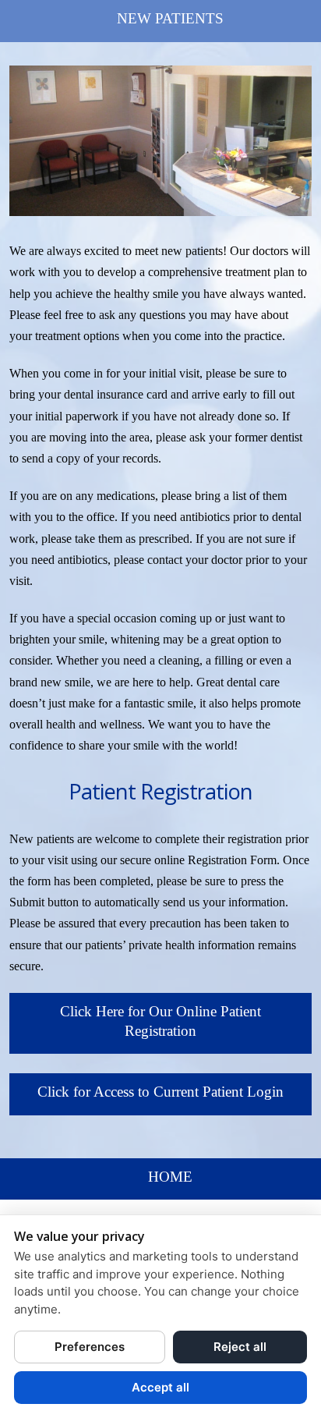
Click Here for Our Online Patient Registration (160, 1021)
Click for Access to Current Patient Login (160, 1091)
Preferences (90, 1346)
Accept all (160, 1387)
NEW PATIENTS (170, 18)
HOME (170, 1176)
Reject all (239, 1346)
